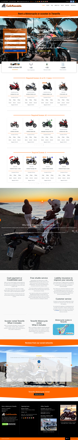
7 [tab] (39, 183)
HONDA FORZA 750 (63, 131)
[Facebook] (71, 1)
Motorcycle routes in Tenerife (63, 321)
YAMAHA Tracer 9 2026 (63, 168)
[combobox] (15, 34)
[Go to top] (76, 435)
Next (71, 365)
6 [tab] (43, 145)
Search (15, 50)
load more (39, 379)
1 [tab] (38, 107)
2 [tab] (39, 107)
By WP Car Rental (73, 438)
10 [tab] (45, 183)
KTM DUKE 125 (63, 94)
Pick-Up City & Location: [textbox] (9, 34)
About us (57, 5)
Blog (62, 5)
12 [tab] (48, 183)
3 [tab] (38, 145)
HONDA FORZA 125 (31, 94)
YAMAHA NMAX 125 (47, 94)
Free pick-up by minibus (44, 51)
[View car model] (14, 86)
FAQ (52, 5)
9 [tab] (43, 183)
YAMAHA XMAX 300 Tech (47, 131)
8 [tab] (41, 183)
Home (43, 5)
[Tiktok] (76, 1)
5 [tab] (41, 145)
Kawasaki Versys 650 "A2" (15, 131)
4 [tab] (39, 145)
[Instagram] (73, 1)
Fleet (47, 5)
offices (73, 5)
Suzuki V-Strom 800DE (14, 168)
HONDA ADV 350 (31, 131)
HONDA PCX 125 (15, 94)
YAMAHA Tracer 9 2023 (30, 168)
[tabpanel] (14, 93)
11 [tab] (46, 183)
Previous (6, 365)
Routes (67, 5)
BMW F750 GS (47, 168)
